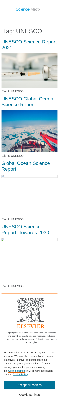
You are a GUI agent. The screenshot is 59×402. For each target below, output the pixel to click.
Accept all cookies (30, 385)
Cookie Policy (20, 374)
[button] (26, 16)
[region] (29, 374)
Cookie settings (16, 371)
